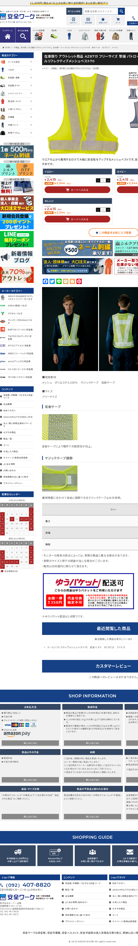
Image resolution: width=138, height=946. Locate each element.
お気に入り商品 (10, 451)
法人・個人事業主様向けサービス (17, 424)
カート (6, 445)
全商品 (16, 47)
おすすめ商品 (9, 432)
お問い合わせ (9, 470)
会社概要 (7, 404)
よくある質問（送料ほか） (76, 902)
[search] (121, 11)
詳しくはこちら (30, 743)
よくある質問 (9, 464)
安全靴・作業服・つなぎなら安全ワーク (18, 396)
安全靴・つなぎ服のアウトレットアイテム (36, 47)
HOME (8, 47)
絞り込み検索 (74, 11)
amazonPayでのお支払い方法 (18, 416)
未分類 (55, 47)
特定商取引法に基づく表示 (15, 476)
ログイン (20, 21)
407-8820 (27, 885)
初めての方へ (9, 410)
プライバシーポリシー (13, 483)
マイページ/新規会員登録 (15, 457)
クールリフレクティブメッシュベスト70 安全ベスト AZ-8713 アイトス (86, 647)
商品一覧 (7, 438)
